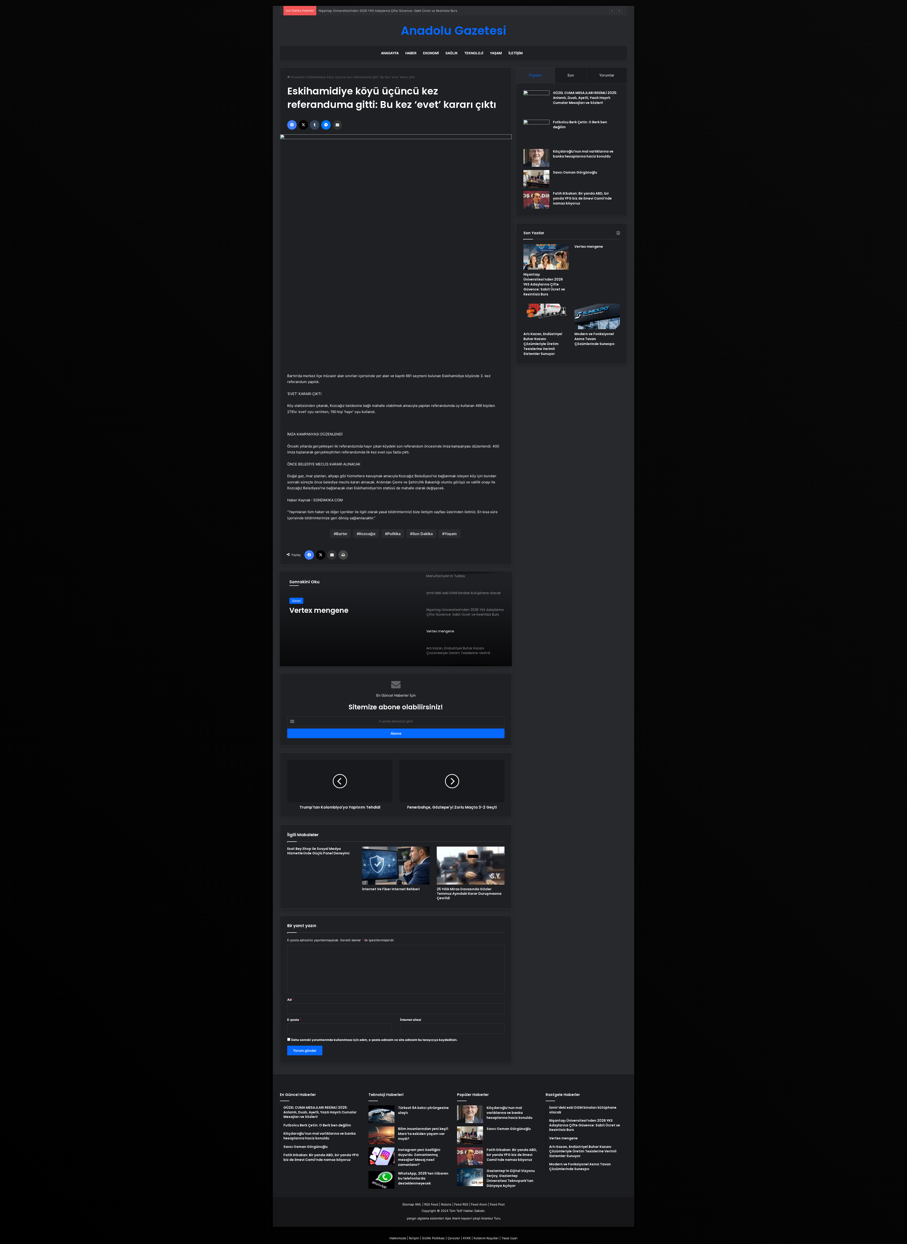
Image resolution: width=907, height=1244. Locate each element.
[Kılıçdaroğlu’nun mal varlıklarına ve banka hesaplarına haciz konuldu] (536, 158)
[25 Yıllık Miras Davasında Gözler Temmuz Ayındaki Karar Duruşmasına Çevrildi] (471, 866)
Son (570, 75)
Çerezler (454, 1238)
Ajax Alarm (452, 1218)
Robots (446, 1204)
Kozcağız (367, 533)
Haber (410, 53)
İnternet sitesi (410, 1020)
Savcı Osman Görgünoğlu (575, 172)
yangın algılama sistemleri (425, 1218)
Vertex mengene (331, 11)
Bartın (341, 533)
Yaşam (496, 53)
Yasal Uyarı (509, 1238)
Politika (394, 533)
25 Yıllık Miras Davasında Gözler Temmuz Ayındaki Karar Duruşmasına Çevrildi (469, 893)
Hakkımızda (397, 1238)
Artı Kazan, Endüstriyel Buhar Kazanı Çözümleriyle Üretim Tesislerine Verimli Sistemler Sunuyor (341, 614)
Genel (296, 601)
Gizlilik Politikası (433, 1238)
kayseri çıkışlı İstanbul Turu (481, 1218)
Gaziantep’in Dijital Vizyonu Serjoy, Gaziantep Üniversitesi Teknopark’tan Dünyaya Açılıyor (511, 1178)
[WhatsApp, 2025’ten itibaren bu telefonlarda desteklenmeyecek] (381, 1180)
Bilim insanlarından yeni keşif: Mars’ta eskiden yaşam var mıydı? (423, 1133)
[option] (396, 619)
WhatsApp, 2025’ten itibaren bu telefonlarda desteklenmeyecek (423, 1178)
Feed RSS (461, 1204)
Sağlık (451, 53)
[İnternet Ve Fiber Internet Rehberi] (396, 866)
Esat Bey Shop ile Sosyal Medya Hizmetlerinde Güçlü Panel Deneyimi (318, 851)
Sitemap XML (411, 1204)
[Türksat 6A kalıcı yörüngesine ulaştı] (381, 1114)
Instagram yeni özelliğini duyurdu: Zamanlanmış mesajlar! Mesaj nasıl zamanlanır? (419, 1157)
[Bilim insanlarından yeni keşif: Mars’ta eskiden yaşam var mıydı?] (381, 1135)
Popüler (535, 75)
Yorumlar (606, 75)
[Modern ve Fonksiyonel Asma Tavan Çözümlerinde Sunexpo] (597, 316)
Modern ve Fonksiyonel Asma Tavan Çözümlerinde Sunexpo (594, 339)
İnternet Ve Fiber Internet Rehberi (391, 889)
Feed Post (497, 1204)
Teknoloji (473, 53)
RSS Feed (431, 1204)
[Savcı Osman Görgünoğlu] (536, 179)
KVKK (467, 1238)
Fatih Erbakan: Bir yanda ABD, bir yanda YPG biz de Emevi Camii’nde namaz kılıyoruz (582, 198)
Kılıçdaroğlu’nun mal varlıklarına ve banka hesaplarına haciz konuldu (583, 154)
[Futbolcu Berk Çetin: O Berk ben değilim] (536, 133)
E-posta (294, 1020)
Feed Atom (479, 1204)
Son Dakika (422, 533)
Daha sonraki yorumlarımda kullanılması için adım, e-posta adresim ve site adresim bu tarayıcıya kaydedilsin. (374, 1040)
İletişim (516, 53)
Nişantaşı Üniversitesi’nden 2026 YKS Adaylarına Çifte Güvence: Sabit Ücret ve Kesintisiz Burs (544, 284)
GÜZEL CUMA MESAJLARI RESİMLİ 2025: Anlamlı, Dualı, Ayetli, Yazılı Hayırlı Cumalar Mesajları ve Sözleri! (585, 97)
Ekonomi (431, 53)
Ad (290, 999)
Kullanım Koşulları (486, 1238)
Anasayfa (390, 53)
